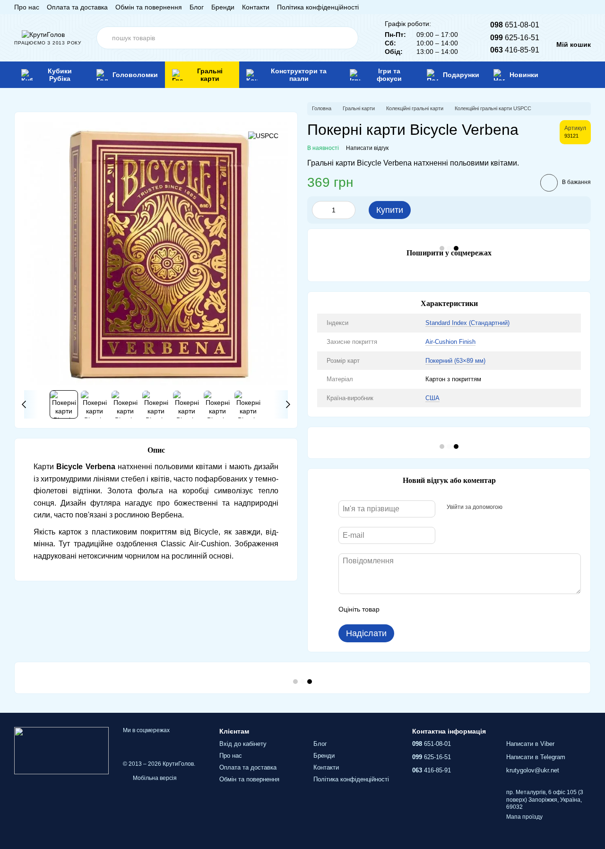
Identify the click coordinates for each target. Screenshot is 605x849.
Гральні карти (210, 74)
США (432, 398)
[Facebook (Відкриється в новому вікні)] (553, 7)
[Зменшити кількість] (319, 210)
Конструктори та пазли (299, 74)
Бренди (222, 7)
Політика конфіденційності (318, 7)
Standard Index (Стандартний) (467, 322)
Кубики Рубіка (60, 74)
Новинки (524, 75)
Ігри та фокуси (389, 74)
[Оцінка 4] (440, 609)
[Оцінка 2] (410, 609)
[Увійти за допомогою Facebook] (513, 507)
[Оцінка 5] (455, 609)
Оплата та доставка (77, 7)
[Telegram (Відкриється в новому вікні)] (575, 7)
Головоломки (135, 75)
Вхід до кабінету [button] (243, 743)
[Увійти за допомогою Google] (528, 507)
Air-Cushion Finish (450, 341)
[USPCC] (263, 135)
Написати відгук (367, 148)
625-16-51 (514, 38)
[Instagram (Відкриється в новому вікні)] (541, 7)
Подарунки (461, 75)
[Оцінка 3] (425, 609)
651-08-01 (514, 25)
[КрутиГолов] (61, 750)
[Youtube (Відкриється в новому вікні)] (564, 7)
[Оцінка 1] (395, 609)
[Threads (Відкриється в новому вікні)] (587, 7)
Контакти (255, 7)
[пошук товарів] (347, 37)
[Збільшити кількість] (348, 210)
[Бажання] (569, 74)
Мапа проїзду (524, 817)
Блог (197, 7)
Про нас (26, 7)
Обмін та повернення (148, 7)
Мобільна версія (154, 778)
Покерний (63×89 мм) (455, 360)
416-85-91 (514, 50)
